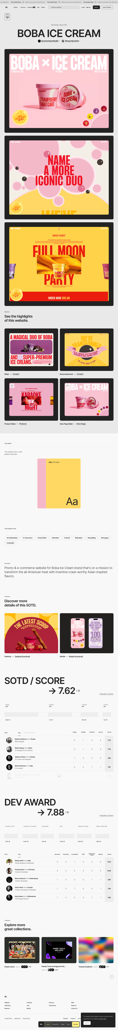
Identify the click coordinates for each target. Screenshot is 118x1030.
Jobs (38, 7)
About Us (73, 1005)
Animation (55, 538)
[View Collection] (21, 950)
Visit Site (75, 1024)
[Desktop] (31, 633)
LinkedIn (80, 1018)
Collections (7, 1005)
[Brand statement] (87, 349)
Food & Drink (42, 538)
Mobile (62, 656)
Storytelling (92, 538)
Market (43, 7)
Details (62, 1024)
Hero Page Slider (66, 424)
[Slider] (31, 349)
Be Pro (96, 7)
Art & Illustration (12, 538)
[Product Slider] (31, 399)
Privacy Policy (26, 1018)
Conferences (52, 1005)
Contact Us (74, 1008)
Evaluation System (107, 694)
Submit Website (107, 7)
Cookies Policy (8, 1018)
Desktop (7, 656)
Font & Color (55, 1024)
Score (68, 1024)
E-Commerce (27, 538)
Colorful (67, 538)
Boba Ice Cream (59, 33)
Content (16, 374)
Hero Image (81, 424)
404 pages (105, 538)
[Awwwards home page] (41, 1024)
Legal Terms (17, 1018)
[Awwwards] (6, 7)
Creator (48, 1024)
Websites (7, 1002)
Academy (31, 7)
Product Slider (10, 424)
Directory (23, 7)
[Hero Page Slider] (87, 399)
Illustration (78, 538)
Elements (7, 1008)
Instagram (73, 1018)
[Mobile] (87, 633)
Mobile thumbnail (76, 656)
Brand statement (66, 374)
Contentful (10, 543)
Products (23, 424)
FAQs (72, 1002)
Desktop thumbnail (22, 656)
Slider (6, 374)
